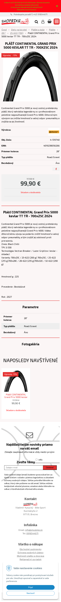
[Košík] (50, 21)
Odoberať (50, 468)
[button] (36, 21)
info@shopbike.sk (34, 530)
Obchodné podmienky (30, 549)
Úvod (4, 29)
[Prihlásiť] (42, 21)
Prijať (30, 587)
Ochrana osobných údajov (30, 552)
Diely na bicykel (19, 29)
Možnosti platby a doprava (30, 556)
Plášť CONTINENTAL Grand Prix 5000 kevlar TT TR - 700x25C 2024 (16, 397)
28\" (3, 33)
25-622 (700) (16, 33)
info (40, 459)
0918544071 (32, 533)
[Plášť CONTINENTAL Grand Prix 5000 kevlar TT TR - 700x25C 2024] (30, 76)
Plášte (52, 29)
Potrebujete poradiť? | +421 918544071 (31, 14)
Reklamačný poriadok (30, 559)
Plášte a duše (38, 29)
